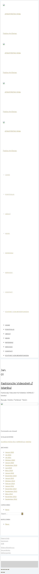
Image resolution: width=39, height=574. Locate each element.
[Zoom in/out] (8, 569)
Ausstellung (4, 441)
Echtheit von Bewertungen (17, 311)
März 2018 (9, 470)
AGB (2, 543)
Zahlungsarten (6, 553)
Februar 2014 (10, 484)
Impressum (4, 541)
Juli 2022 (8, 455)
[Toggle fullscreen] (6, 569)
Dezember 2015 (10, 476)
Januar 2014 (9, 486)
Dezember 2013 (10, 489)
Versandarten (5, 550)
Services (8, 272)
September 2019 (11, 465)
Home (7, 175)
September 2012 (11, 499)
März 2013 (9, 494)
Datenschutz (5, 538)
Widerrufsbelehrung (7, 547)
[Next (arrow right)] (4, 572)
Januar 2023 (9, 452)
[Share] (4, 569)
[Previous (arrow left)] (2, 572)
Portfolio (9, 194)
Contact (9, 292)
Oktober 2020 (10, 460)
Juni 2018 (8, 468)
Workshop (28, 441)
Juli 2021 (8, 457)
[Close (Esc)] (2, 569)
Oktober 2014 (10, 481)
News (7, 233)
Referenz (9, 253)
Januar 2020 (9, 463)
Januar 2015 (9, 478)
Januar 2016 (9, 473)
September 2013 (11, 491)
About (8, 214)
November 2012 (10, 497)
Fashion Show (12, 441)
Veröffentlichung (20, 441)
